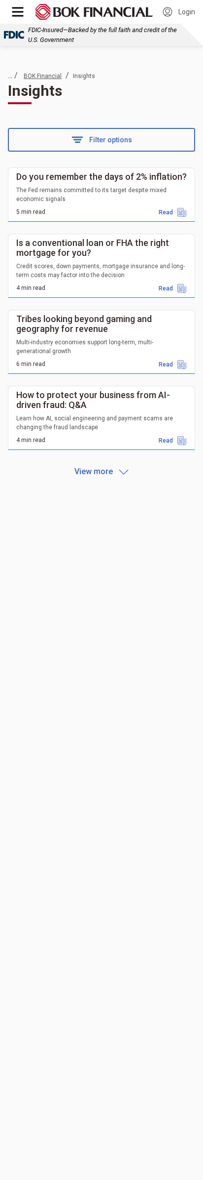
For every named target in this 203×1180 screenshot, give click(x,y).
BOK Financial (43, 76)
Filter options (110, 140)
